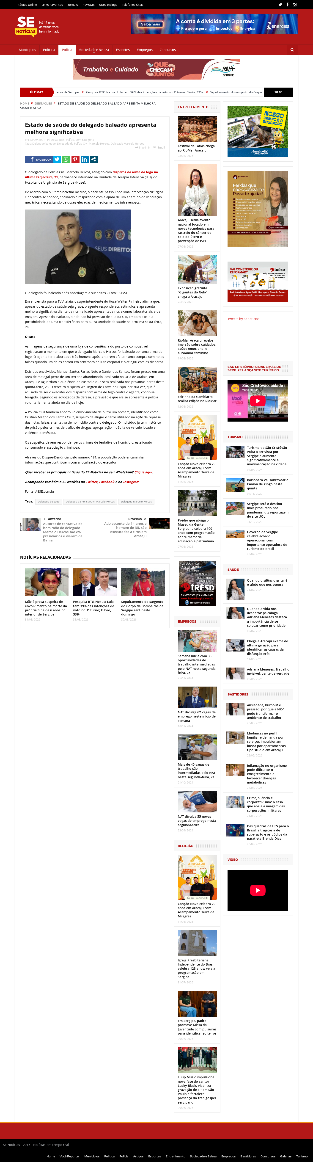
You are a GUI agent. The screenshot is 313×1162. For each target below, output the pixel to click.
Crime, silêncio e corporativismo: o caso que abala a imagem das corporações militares (266, 804)
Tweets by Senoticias (243, 319)
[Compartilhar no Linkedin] (85, 159)
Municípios (27, 50)
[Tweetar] (57, 159)
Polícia (67, 50)
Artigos (138, 1156)
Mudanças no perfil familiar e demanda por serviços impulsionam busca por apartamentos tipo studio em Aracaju (266, 741)
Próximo (135, 519)
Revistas (88, 4)
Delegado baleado (44, 143)
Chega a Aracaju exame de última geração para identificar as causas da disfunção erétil (267, 647)
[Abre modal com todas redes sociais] (94, 159)
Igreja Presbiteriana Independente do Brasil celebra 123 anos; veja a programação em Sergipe (196, 968)
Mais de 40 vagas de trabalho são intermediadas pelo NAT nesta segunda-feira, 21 (196, 770)
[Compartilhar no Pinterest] (75, 159)
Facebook (106, 482)
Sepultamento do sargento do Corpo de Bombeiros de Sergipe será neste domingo (224, 92)
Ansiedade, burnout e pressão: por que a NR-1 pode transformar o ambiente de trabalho (266, 711)
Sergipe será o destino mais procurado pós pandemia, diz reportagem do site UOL (267, 510)
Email (161, 147)
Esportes (123, 50)
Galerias (286, 1156)
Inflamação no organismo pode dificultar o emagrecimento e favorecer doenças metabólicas (267, 773)
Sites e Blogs (108, 4)
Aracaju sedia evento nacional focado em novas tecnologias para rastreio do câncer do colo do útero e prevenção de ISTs (196, 230)
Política (49, 50)
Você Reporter (70, 1156)
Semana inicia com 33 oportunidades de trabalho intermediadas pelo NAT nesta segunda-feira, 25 (197, 664)
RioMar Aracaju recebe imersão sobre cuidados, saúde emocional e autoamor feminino (197, 346)
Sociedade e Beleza (94, 50)
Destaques (58, 139)
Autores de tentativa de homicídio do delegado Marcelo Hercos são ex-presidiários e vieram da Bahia (62, 532)
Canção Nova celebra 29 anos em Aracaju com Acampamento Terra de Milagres (196, 470)
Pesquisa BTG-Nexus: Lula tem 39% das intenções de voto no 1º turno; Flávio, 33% (100, 92)
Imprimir (144, 147)
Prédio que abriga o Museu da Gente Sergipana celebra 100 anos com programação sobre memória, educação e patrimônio (196, 530)
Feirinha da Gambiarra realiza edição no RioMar (197, 399)
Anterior (54, 519)
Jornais (73, 4)
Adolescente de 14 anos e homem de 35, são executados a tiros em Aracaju (125, 529)
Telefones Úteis (132, 4)
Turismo (302, 1156)
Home (51, 1156)
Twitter (91, 482)
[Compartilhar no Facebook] (41, 159)
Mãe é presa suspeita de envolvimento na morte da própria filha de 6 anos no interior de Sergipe (46, 607)
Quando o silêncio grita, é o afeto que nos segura (267, 582)
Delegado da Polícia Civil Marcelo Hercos (83, 143)
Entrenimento (175, 1156)
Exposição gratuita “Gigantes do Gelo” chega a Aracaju (192, 292)
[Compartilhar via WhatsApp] (66, 159)
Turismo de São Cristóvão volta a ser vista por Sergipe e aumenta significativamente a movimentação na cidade (267, 455)
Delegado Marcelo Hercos (127, 143)
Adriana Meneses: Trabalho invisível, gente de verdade (268, 671)
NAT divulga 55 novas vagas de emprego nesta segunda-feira (197, 820)
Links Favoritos (52, 4)
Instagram (131, 482)
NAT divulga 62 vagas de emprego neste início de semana (197, 716)
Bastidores (248, 1156)
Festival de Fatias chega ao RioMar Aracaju (196, 148)
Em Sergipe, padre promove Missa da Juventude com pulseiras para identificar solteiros (197, 1026)
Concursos (168, 50)
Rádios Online (27, 4)
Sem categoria (85, 139)
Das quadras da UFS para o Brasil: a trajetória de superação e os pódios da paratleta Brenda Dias (268, 832)
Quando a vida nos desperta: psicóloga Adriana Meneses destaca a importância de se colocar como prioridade (267, 617)
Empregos (145, 50)
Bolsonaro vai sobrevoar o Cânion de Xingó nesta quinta (267, 484)
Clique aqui (143, 472)
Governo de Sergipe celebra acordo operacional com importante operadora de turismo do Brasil (267, 540)
